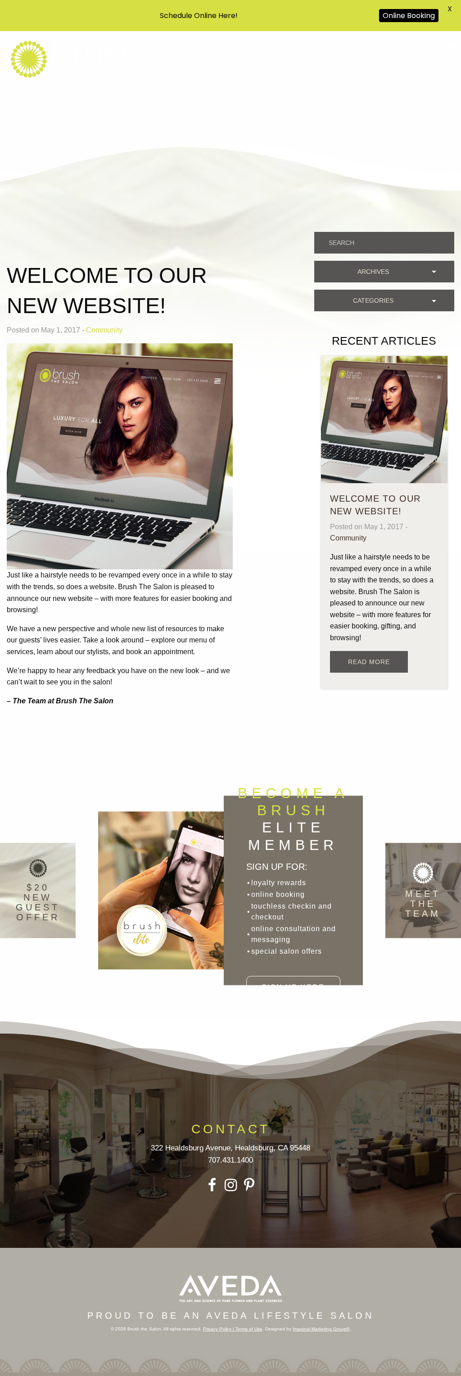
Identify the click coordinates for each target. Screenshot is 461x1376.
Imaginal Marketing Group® (321, 1328)
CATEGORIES (373, 300)
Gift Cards (343, 47)
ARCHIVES (373, 271)
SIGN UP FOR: (276, 867)
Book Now (282, 47)
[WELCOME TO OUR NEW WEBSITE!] (384, 419)
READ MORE (369, 661)
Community (104, 330)
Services (225, 47)
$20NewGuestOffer (38, 902)
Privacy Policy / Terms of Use (232, 1328)
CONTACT (230, 1129)
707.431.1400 (408, 47)
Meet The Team (423, 904)
